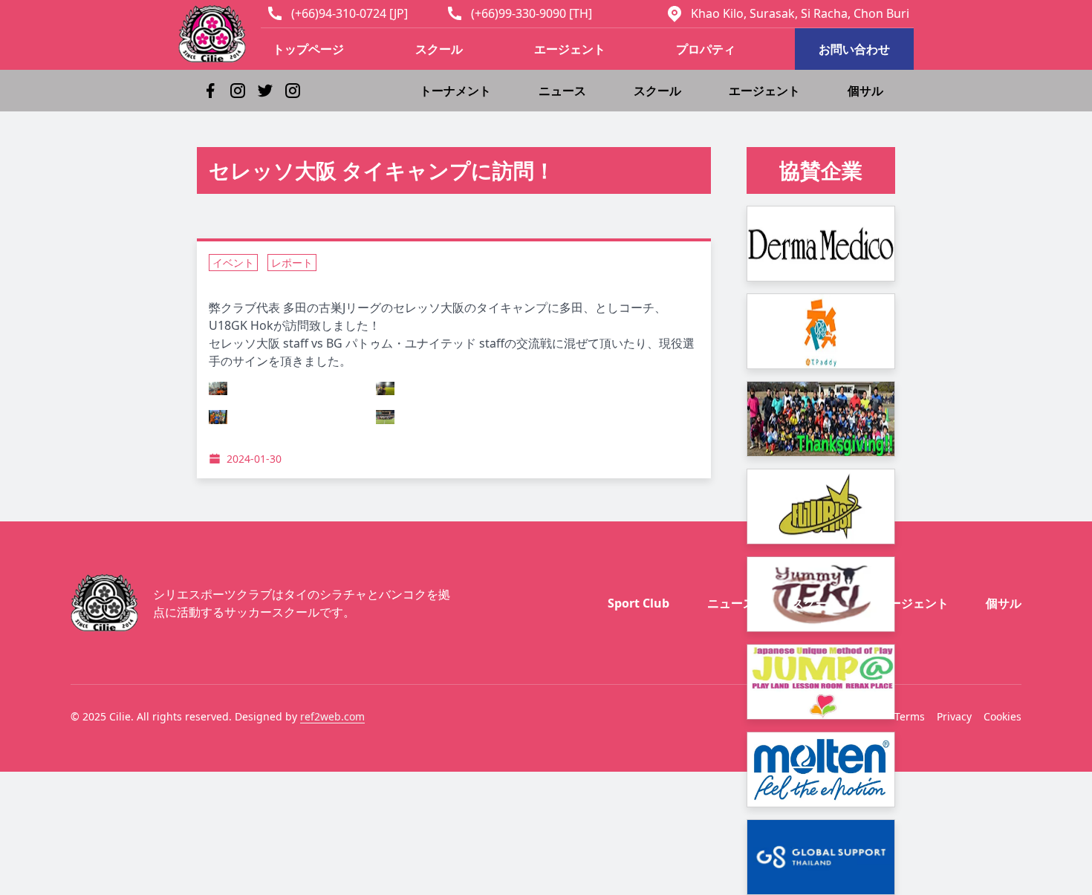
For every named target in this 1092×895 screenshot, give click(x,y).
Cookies (1002, 716)
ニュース (562, 90)
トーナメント (455, 90)
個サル (865, 90)
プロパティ (705, 49)
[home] (219, 34)
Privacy (954, 716)
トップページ (308, 49)
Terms (909, 716)
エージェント (569, 49)
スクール (439, 49)
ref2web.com (332, 716)
